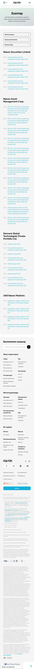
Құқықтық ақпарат (23, 451)
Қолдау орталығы (8, 449)
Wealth (20, 380)
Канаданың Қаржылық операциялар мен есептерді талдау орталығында (17, 518)
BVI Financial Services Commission (16, 509)
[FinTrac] (19, 561)
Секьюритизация (22, 405)
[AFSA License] (11, 561)
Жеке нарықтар (7, 368)
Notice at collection (8, 667)
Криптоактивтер (7, 371)
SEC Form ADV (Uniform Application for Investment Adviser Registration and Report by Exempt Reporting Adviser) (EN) (18, 121)
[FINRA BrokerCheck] (25, 561)
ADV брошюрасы (22, 472)
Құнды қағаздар (7, 415)
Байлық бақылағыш (8, 378)
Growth (20, 377)
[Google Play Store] (25, 461)
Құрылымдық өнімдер (9, 386)
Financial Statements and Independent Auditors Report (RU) (18, 64)
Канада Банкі (8, 521)
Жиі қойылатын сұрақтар (22, 362)
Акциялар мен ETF (8, 362)
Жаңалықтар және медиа (8, 446)
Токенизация (21, 408)
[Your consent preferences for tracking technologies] (31, 666)
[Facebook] (6, 466)
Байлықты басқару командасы (23, 438)
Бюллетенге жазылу (14, 341)
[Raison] (17, 2)
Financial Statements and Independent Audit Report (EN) (17, 249)
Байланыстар (7, 442)
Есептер (20, 454)
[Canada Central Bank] (22, 561)
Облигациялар (7, 365)
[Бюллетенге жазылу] (28, 347)
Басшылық (21, 434)
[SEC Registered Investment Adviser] (17, 561)
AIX (25, 505)
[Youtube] (27, 466)
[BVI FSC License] (14, 561)
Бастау (17, 488)
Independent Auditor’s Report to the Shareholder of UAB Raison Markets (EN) (18, 303)
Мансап (20, 442)
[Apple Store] (29, 461)
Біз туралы (6, 434)
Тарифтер (20, 366)
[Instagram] (20, 466)
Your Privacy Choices (13, 664)
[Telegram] (13, 466)
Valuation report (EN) (14, 244)
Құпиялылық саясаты (9, 475)
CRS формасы (21, 475)
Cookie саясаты (7, 479)
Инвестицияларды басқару (8, 382)
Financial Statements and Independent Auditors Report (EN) (18, 58)
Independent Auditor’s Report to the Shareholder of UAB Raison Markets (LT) (18, 310)
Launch (20, 374)
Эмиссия (20, 402)
